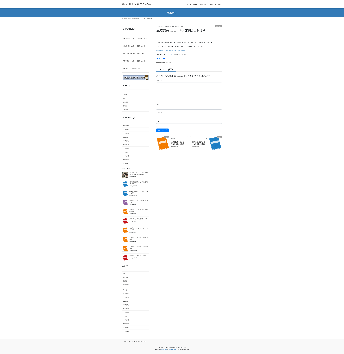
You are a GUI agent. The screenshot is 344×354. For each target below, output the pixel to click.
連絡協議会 (126, 109)
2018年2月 (126, 148)
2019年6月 (126, 129)
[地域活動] (162, 143)
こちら (170, 54)
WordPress (164, 349)
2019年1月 (126, 141)
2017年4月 (126, 163)
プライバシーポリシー (140, 341)
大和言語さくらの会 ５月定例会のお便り (135, 61)
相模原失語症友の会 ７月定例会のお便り (135, 38)
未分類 (125, 106)
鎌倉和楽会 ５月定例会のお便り (132, 68)
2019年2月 (126, 137)
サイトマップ (127, 341)
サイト (158, 121)
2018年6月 (126, 144)
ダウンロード (181, 50)
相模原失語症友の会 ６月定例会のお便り (135, 46)
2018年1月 (126, 152)
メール (159, 112)
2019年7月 (126, 125)
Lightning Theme (172, 349)
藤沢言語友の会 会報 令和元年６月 (166, 50)
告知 (124, 98)
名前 (158, 104)
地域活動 (218, 26)
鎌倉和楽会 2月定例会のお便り (138, 255)
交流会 (125, 94)
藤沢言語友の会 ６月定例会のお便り (133, 53)
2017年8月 (126, 156)
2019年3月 (126, 133)
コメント (160, 80)
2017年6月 (126, 159)
